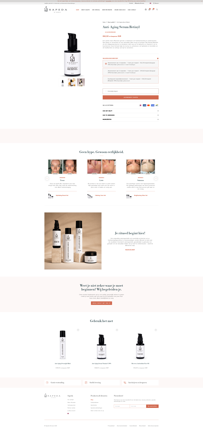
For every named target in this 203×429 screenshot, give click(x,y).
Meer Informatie (107, 10)
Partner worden (71, 408)
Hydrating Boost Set (62, 195)
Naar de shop (130, 250)
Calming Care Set (100, 195)
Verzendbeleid (133, 426)
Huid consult (132, 10)
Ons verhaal (96, 10)
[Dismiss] (201, 1)
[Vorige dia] (47, 178)
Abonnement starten (131, 97)
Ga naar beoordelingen (110, 32)
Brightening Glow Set (140, 195)
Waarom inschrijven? (110, 58)
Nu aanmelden (152, 406)
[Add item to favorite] (78, 330)
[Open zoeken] (157, 9)
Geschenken (94, 405)
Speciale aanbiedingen (96, 408)
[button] (98, 24)
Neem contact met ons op (101, 303)
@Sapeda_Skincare (139, 3)
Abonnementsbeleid (122, 426)
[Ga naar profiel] (146, 9)
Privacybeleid (111, 426)
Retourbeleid (142, 426)
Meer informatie (71, 402)
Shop (77, 10)
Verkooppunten (71, 405)
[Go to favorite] (153, 9)
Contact (131, 3)
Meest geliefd (85, 10)
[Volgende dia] (155, 178)
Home (104, 22)
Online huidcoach (119, 10)
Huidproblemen (94, 402)
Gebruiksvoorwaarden (153, 426)
